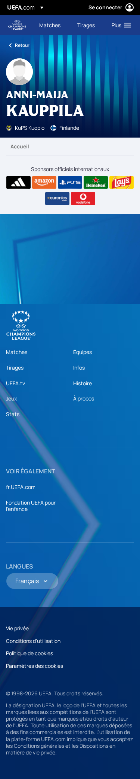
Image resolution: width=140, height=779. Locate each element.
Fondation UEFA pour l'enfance (31, 506)
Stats (12, 414)
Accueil (19, 146)
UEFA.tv (15, 383)
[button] (120, 24)
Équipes (82, 351)
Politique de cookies (29, 653)
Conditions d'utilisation (33, 640)
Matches (16, 351)
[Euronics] (57, 198)
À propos (83, 398)
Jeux (11, 398)
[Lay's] (121, 182)
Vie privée (17, 628)
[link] (49, 24)
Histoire (82, 383)
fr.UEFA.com (20, 486)
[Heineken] (96, 182)
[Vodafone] (83, 198)
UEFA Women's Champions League (17, 25)
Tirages (15, 367)
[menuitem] (51, 24)
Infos (79, 367)
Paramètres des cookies (34, 665)
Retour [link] (22, 45)
